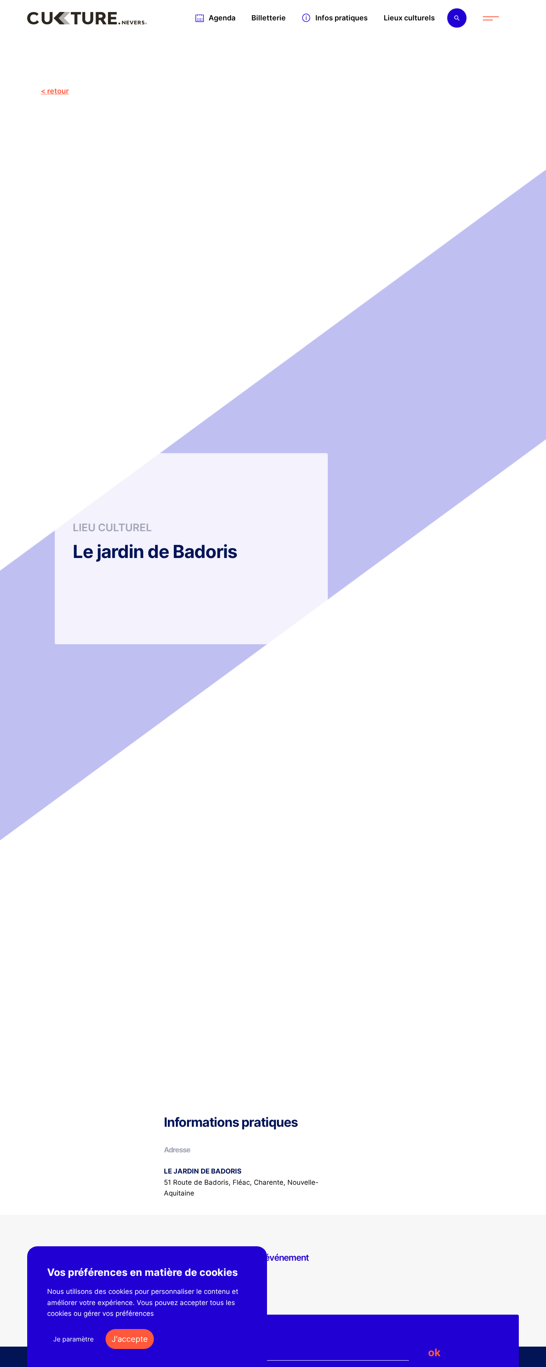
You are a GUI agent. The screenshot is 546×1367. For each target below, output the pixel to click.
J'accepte (130, 1339)
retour (58, 91)
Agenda (222, 18)
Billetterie (268, 18)
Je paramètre (73, 1339)
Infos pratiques (341, 18)
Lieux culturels (409, 18)
